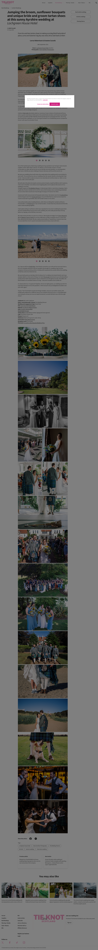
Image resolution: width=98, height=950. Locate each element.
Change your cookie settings (43, 104)
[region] (49, 101)
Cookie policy (45, 100)
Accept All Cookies (54, 104)
